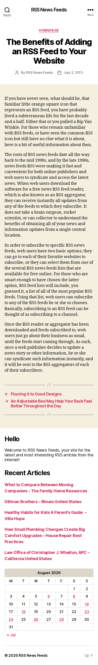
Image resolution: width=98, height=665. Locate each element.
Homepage (49, 30)
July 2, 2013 (73, 72)
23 (87, 611)
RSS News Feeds (49, 9)
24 (11, 619)
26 (36, 619)
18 (23, 611)
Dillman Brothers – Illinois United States (43, 501)
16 (87, 604)
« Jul (11, 634)
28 (61, 619)
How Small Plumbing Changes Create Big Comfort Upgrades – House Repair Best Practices (45, 535)
